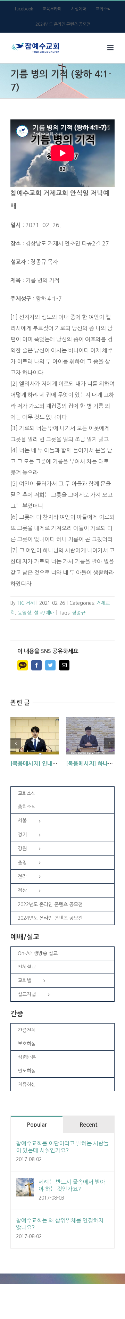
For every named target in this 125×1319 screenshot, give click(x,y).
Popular (37, 1124)
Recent (89, 1124)
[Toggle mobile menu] (111, 47)
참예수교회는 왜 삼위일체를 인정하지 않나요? (59, 1224)
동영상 (24, 612)
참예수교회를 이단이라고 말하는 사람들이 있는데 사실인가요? (62, 1147)
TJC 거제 (26, 603)
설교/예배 (44, 612)
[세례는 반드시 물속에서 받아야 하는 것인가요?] (25, 1184)
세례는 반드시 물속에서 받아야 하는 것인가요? (72, 1185)
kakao (22, 665)
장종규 (78, 612)
